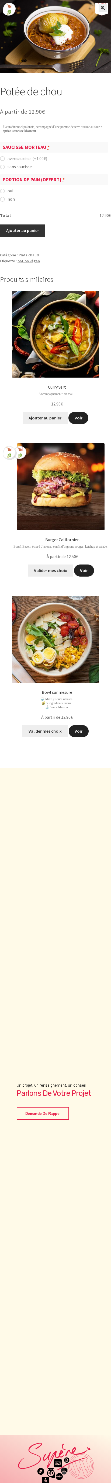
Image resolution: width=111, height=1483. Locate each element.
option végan (29, 261)
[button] (103, 8)
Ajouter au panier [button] (45, 417)
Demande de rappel (42, 1113)
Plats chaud (29, 255)
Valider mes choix (45, 731)
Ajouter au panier (22, 230)
